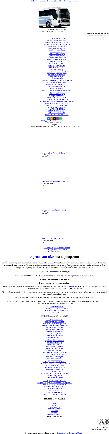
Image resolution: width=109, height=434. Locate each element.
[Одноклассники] (51, 118)
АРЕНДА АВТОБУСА (49, 121)
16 (74, 126)
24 (76, 126)
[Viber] (57, 118)
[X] (54, 118)
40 (79, 126)
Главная (37, 121)
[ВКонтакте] (48, 118)
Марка (54, 125)
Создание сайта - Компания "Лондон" (70, 433)
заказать (44, 157)
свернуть (50, 123)
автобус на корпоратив (67, 121)
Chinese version (72, 1)
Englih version (49, 1)
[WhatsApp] (60, 118)
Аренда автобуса (42, 257)
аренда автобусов (69, 286)
